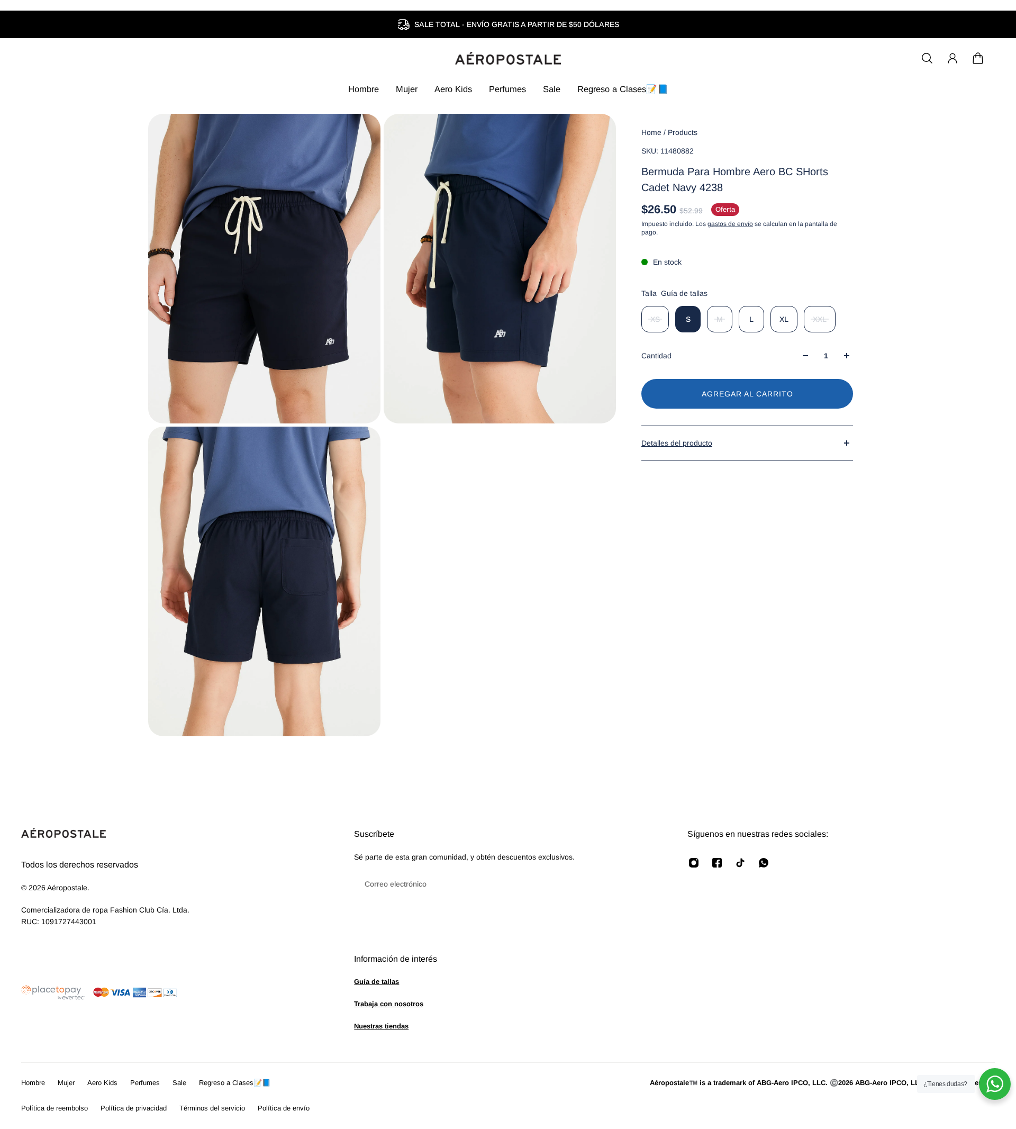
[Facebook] (717, 862)
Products (682, 132)
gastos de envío (730, 224)
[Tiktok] (740, 862)
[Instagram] (693, 862)
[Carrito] (978, 58)
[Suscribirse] (647, 884)
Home (652, 132)
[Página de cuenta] (952, 58)
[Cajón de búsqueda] (927, 58)
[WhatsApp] (763, 862)
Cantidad (656, 355)
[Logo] (508, 58)
